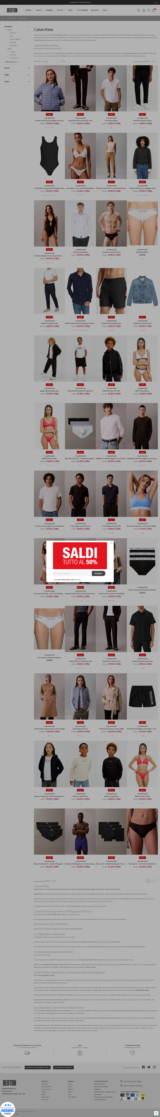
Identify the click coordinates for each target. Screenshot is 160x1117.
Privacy (77, 580)
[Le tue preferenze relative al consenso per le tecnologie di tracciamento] (156, 1113)
